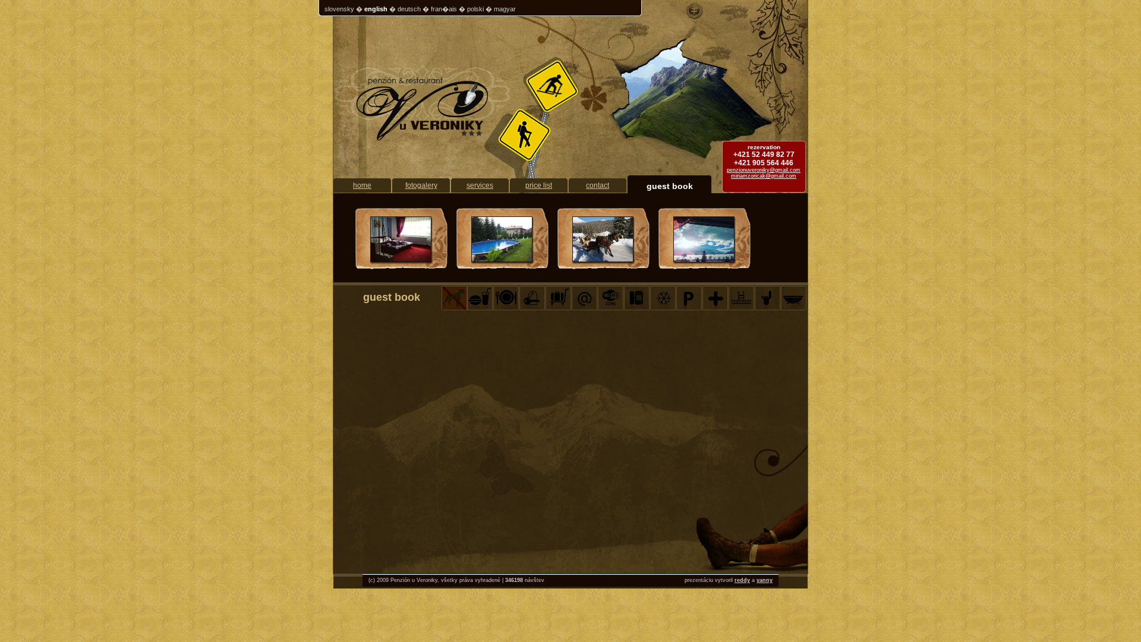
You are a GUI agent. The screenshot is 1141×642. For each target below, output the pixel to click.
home (362, 185)
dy (746, 580)
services (480, 185)
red (739, 580)
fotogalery (421, 185)
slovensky (339, 8)
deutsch (409, 8)
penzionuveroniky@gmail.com (763, 170)
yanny (765, 580)
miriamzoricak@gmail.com (763, 176)
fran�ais (444, 8)
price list (538, 185)
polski (475, 8)
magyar (505, 8)
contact (597, 185)
